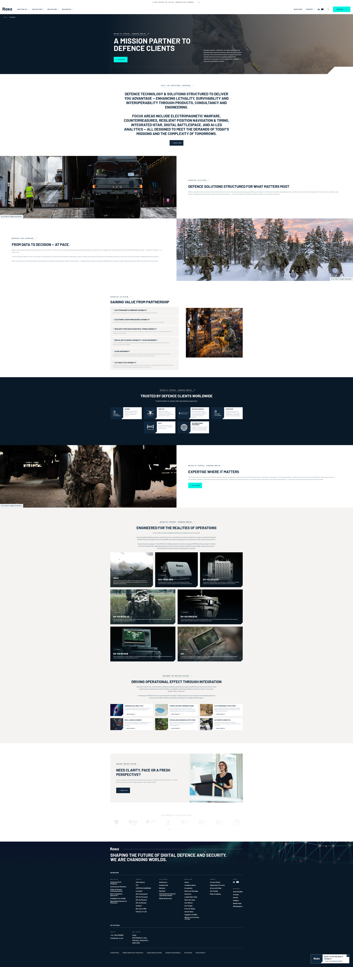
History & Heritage (191, 891)
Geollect (139, 906)
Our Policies (188, 952)
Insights (236, 900)
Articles (236, 894)
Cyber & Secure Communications (116, 890)
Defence (162, 888)
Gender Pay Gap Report (173, 952)
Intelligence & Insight (118, 898)
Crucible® (139, 891)
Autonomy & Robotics (118, 886)
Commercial (163, 885)
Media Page (237, 903)
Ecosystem (188, 888)
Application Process (217, 885)
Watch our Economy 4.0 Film (191, 918)
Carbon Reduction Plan (154, 952)
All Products (140, 882)
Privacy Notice (200, 952)
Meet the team (189, 900)
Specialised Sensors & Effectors (118, 902)
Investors (298, 9)
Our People (188, 906)
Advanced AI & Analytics (115, 882)
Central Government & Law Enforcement (167, 894)
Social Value (188, 911)
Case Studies (238, 891)
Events (235, 897)
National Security (165, 898)
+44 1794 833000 (116, 935)
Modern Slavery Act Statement (133, 952)
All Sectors (163, 882)
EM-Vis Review (141, 903)
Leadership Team (190, 897)
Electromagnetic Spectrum (116, 894)
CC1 (137, 885)
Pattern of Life (141, 911)
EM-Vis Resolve (141, 900)
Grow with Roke (215, 888)
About (186, 882)
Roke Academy (215, 894)
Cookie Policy (114, 952)
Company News (190, 885)
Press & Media (189, 908)
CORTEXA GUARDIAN (143, 888)
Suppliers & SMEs (190, 914)
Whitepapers (238, 906)
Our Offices (188, 903)
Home (5, 17)
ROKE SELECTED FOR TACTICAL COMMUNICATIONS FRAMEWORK (174, 2)
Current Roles (215, 882)
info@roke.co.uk (116, 938)
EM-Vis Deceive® (142, 894)
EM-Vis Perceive (142, 897)
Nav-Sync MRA (141, 908)
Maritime (162, 891)
